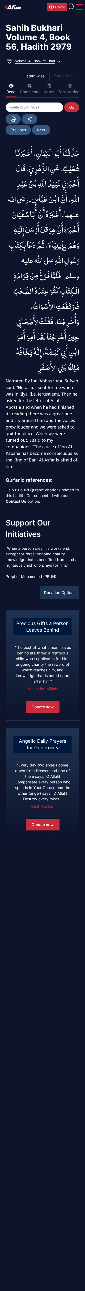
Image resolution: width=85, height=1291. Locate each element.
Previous (18, 130)
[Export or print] (13, 119)
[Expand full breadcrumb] (9, 61)
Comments (29, 91)
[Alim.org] (14, 7)
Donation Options (59, 592)
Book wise (63, 75)
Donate (60, 7)
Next (41, 130)
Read (11, 91)
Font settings (69, 91)
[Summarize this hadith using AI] (29, 119)
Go (71, 107)
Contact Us (16, 501)
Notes (48, 91)
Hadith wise (34, 76)
